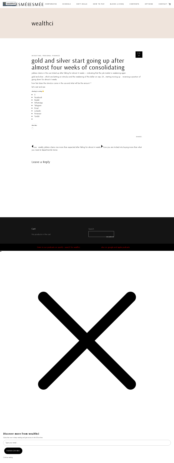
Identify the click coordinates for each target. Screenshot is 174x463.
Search (91, 229)
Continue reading (8, 457)
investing (36, 56)
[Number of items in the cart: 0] (169, 4)
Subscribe (13, 451)
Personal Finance (51, 56)
